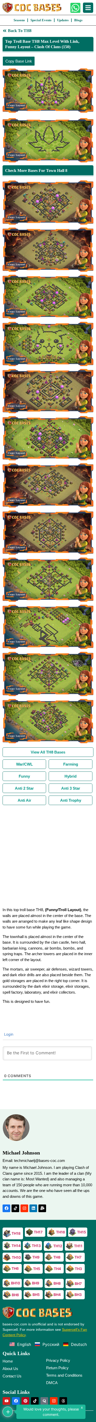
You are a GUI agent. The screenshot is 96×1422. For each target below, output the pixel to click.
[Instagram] (24, 1208)
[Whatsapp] (75, 8)
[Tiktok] (15, 1208)
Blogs (78, 20)
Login (8, 1034)
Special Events (40, 20)
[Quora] (44, 1401)
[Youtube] (6, 1401)
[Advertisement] (48, 856)
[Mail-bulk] (42, 1208)
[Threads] (63, 1401)
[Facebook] (6, 1208)
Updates (63, 20)
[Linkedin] (33, 1208)
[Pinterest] (25, 1401)
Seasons (19, 20)
